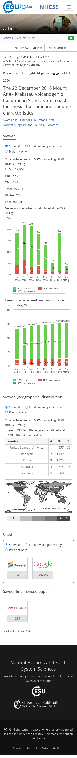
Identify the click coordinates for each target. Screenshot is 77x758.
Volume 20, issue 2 (29, 38)
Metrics (37, 48)
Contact (18, 748)
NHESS (49, 7)
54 (17, 575)
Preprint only (18, 151)
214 (17, 618)
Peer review (20, 48)
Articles (8, 38)
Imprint (32, 748)
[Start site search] (71, 38)
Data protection (52, 748)
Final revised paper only (45, 146)
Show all (15, 146)
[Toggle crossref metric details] (17, 564)
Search (43, 575)
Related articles (57, 48)
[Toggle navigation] (69, 7)
